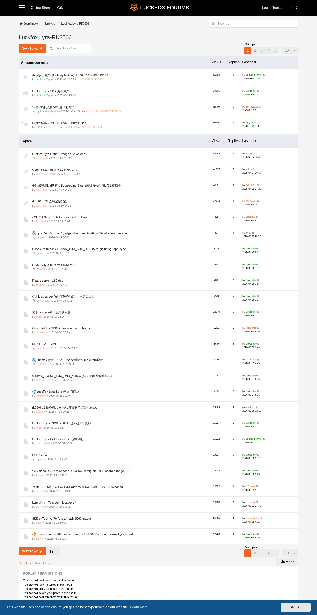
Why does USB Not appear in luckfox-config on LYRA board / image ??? (81, 471)
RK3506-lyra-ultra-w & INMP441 (54, 265)
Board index (30, 23)
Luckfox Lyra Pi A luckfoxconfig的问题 (57, 439)
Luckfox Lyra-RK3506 (75, 23)
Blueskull (41, 221)
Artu (42, 269)
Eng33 (39, 127)
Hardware (49, 23)
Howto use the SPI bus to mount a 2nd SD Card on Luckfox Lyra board (84, 534)
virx (248, 153)
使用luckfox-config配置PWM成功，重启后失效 (63, 296)
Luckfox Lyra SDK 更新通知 (50, 91)
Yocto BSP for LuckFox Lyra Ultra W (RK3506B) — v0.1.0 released (77, 487)
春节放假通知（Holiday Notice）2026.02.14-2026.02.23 (70, 75)
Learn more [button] (139, 607)
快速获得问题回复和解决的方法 (53, 107)
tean (38, 316)
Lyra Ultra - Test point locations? (54, 502)
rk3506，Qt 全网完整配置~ (50, 201)
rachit (43, 253)
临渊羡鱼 (41, 395)
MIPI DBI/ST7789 (44, 344)
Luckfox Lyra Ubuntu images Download (58, 154)
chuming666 (43, 443)
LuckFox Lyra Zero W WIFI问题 (57, 391)
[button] (23, 7)
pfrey (43, 237)
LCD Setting (40, 455)
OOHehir (41, 491)
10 (287, 50)
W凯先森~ (41, 189)
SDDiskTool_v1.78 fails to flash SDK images (62, 518)
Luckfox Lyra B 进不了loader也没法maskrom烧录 (69, 360)
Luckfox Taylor (45, 79)
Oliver (39, 522)
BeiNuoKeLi (252, 106)
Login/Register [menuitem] (273, 7)
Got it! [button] (295, 607)
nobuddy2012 (48, 348)
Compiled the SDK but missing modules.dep (62, 328)
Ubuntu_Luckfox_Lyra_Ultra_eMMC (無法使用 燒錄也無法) (72, 376)
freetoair (40, 284)
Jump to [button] (287, 562)
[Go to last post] (264, 75)
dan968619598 (45, 380)
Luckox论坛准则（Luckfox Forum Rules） (60, 123)
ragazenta (41, 332)
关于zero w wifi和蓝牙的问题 (51, 312)
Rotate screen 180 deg (47, 280)
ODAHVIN (46, 364)
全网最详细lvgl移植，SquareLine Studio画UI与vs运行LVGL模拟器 (76, 185)
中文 (294, 7)
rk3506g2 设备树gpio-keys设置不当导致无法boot (65, 407)
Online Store (40, 7)
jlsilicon (40, 475)
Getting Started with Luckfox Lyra (54, 169)
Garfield (44, 300)
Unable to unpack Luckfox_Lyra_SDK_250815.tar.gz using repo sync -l (80, 249)
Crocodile (251, 90)
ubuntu (44, 158)
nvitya (249, 169)
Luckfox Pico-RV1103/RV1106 (104, 111)
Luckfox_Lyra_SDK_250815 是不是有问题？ (62, 423)
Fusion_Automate (46, 173)
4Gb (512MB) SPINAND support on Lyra (59, 217)
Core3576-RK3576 (93, 79)
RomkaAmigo (253, 518)
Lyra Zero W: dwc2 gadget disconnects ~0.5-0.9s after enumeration (82, 233)
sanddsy (41, 411)
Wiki (60, 7)
